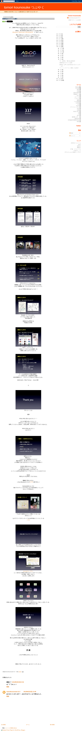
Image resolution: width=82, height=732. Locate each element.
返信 (7, 686)
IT (78, 114)
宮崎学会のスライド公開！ (10, 18)
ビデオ (31, 482)
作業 (78, 91)
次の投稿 (3, 724)
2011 (59, 78)
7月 (61, 57)
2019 (59, 35)
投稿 (71, 133)
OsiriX (77, 105)
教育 (78, 89)
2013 (59, 45)
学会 (78, 108)
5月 (61, 69)
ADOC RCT (76, 111)
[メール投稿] (22, 671)
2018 (59, 37)
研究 (78, 121)
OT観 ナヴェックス (75, 149)
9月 (61, 53)
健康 (78, 100)
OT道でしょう (77, 150)
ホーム (28, 724)
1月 (61, 77)
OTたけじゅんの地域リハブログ (73, 152)
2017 (59, 38)
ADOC (76, 87)
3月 (61, 73)
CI (78, 112)
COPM (77, 103)
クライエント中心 (74, 107)
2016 (59, 40)
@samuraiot (22, 32)
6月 (61, 59)
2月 (61, 75)
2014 (59, 43)
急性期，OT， (75, 117)
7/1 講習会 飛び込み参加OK (67, 61)
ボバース (77, 97)
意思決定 (77, 118)
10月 (61, 52)
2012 (59, 46)
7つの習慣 (76, 101)
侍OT (79, 144)
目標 (78, 110)
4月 (61, 71)
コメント (72, 135)
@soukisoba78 (29, 32)
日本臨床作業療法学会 (73, 120)
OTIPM (77, 88)
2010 (59, 80)
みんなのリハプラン (28, 571)
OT (78, 104)
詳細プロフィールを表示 (75, 20)
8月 (61, 55)
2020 (59, 34)
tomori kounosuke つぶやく (24, 7)
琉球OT (79, 146)
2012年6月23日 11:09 (30, 691)
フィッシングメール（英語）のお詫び (69, 68)
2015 (59, 41)
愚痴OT (79, 147)
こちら (28, 520)
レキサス (77, 98)
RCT (78, 95)
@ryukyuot (15, 32)
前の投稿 (52, 724)
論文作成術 (76, 92)
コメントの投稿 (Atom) (11, 728)
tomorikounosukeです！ (13, 691)
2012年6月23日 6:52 (18, 682)
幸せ (78, 115)
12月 (61, 48)
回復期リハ (76, 94)
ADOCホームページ (76, 143)
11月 (61, 50)
